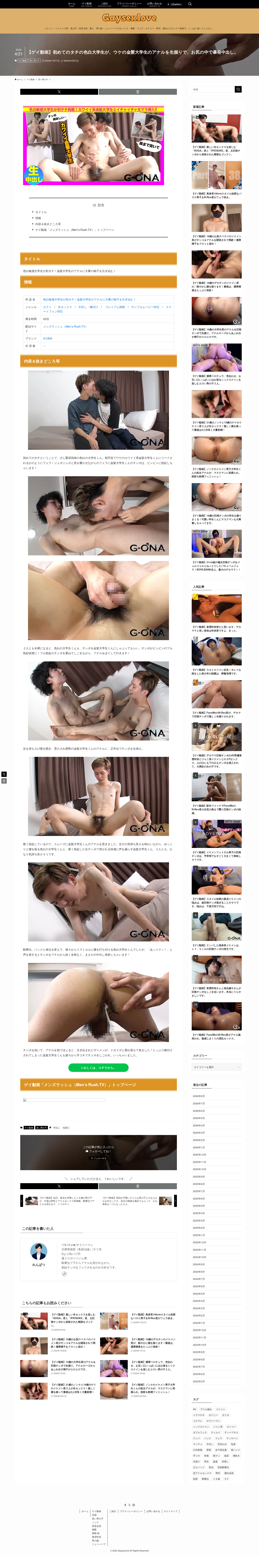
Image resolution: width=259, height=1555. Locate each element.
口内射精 (197, 1449)
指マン (216, 1455)
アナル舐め (206, 1409)
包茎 (233, 1444)
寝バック (235, 1449)
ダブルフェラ (200, 1432)
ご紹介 (112, 1511)
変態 (208, 1449)
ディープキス (231, 1432)
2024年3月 (199, 1308)
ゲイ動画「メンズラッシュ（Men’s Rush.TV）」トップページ (74, 230)
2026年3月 (199, 1132)
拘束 (206, 1455)
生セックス (65, 307)
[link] (64, 1274)
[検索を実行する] (238, 89)
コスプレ (197, 1420)
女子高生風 (221, 1449)
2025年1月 (199, 1235)
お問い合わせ (153, 1511)
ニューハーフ (99, 1544)
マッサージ (232, 1438)
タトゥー (231, 1426)
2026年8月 (199, 1096)
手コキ (196, 1455)
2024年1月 (199, 1323)
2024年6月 (199, 1286)
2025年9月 (199, 1176)
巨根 (94, 1514)
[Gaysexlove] (129, 18)
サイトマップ (170, 1511)
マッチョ (197, 1444)
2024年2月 (199, 1315)
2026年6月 (199, 1110)
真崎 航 (96, 1533)
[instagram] (133, 1505)
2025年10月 (199, 1169)
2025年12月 (199, 1154)
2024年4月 (199, 1301)
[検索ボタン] (190, 4)
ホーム (85, 1511)
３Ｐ (226, 1478)
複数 (94, 1529)
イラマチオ (199, 1415)
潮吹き (236, 1455)
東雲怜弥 (96, 1536)
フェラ (218, 1438)
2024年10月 (199, 1257)
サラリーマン (213, 1420)
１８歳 (216, 1478)
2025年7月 (199, 1191)
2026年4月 (199, 1125)
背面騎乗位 (223, 1467)
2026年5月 (199, 1118)
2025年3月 (199, 1220)
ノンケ (95, 1522)
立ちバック (199, 1467)
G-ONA (47, 338)
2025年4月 (199, 1213)
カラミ (47, 307)
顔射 (195, 1478)
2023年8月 (199, 1359)
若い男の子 (34, 60)
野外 (218, 1473)
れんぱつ (38, 1264)
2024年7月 (199, 1279)
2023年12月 (199, 1330)
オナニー (213, 1415)
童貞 (211, 1467)
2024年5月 (199, 1293)
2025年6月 (199, 1198)
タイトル (41, 212)
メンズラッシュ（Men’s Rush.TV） (65, 326)
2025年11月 (199, 1162)
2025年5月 (199, 1205)
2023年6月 (199, 1374)
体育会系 (96, 1526)
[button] (59, 92)
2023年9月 (199, 1352)
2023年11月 (199, 1337)
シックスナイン (201, 1426)
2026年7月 (199, 1103)
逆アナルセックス (202, 1473)
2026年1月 (199, 1147)
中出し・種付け (88, 307)
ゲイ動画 (23, 60)
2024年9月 (199, 1264)
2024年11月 (199, 1249)
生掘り (66, 1127)
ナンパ (196, 1438)
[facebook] (125, 1505)
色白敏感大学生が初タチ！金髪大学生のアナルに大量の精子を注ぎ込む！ (89, 299)
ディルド (215, 1432)
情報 (38, 218)
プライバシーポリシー (131, 1511)
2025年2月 (199, 1227)
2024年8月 (199, 1271)
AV (194, 1409)
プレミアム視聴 (115, 307)
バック (207, 1438)
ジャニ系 (218, 1426)
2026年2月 (199, 1140)
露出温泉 (229, 1473)
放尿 (226, 1455)
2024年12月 (199, 1242)
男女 (206, 1461)
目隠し (225, 1461)
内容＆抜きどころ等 (48, 224)
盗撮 (215, 1461)
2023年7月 (199, 1366)
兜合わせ (222, 1444)
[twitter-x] (129, 1505)
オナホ (225, 1415)
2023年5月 (199, 1381)
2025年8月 (199, 1184)
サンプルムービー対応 (145, 307)
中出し (56, 1127)
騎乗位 (205, 1478)
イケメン (220, 1409)
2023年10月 (199, 1344)
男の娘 (95, 1540)
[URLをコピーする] (138, 92)
